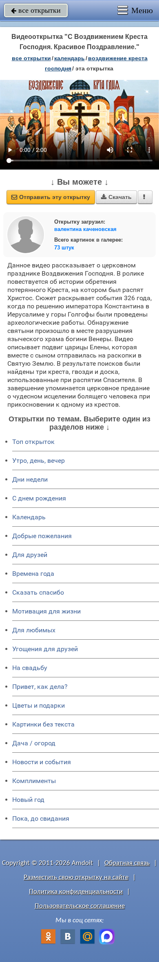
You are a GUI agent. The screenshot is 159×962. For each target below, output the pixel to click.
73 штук (64, 247)
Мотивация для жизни (46, 611)
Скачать (116, 197)
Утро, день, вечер (38, 460)
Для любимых (33, 630)
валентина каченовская (85, 229)
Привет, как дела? (40, 686)
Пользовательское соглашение (80, 906)
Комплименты (34, 781)
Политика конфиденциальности (76, 891)
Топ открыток (33, 442)
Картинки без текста (43, 724)
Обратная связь (127, 863)
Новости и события (41, 762)
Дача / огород (33, 743)
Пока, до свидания (40, 818)
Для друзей (29, 555)
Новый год (28, 800)
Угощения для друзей (45, 649)
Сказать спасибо (38, 592)
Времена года (33, 573)
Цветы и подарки (38, 705)
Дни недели (30, 479)
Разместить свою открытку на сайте (76, 877)
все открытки (36, 10)
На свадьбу (29, 668)
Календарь (69, 58)
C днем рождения (39, 498)
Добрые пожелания (42, 536)
